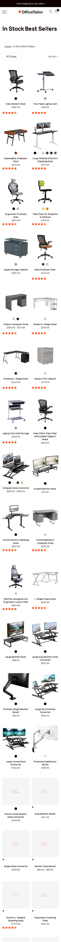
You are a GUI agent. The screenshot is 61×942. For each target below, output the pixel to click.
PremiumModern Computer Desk (45, 541)
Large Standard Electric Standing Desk (45, 160)
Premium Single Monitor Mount (15, 711)
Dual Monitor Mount (45, 813)
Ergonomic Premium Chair (15, 215)
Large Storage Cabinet (16, 269)
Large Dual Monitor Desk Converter (45, 658)
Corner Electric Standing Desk (16, 541)
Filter (13, 56)
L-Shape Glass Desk (45, 599)
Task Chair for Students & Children (45, 215)
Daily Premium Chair (45, 269)
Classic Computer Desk (15, 324)
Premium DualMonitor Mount (45, 763)
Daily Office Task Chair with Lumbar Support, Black (45, 436)
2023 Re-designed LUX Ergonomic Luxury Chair (15, 600)
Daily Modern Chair (16, 103)
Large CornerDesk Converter (15, 763)
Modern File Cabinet (45, 378)
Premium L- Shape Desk (16, 378)
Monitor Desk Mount (45, 866)
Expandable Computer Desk (15, 160)
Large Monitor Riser (15, 656)
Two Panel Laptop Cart (45, 103)
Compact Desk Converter (16, 488)
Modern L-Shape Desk (45, 324)
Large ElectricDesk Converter (45, 711)
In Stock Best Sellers (24, 46)
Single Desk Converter (16, 866)
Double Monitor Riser (45, 488)
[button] (9, 112)
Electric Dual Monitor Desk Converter (16, 815)
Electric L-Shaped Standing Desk (15, 919)
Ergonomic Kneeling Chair (45, 919)
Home (8, 46)
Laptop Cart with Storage (16, 433)
